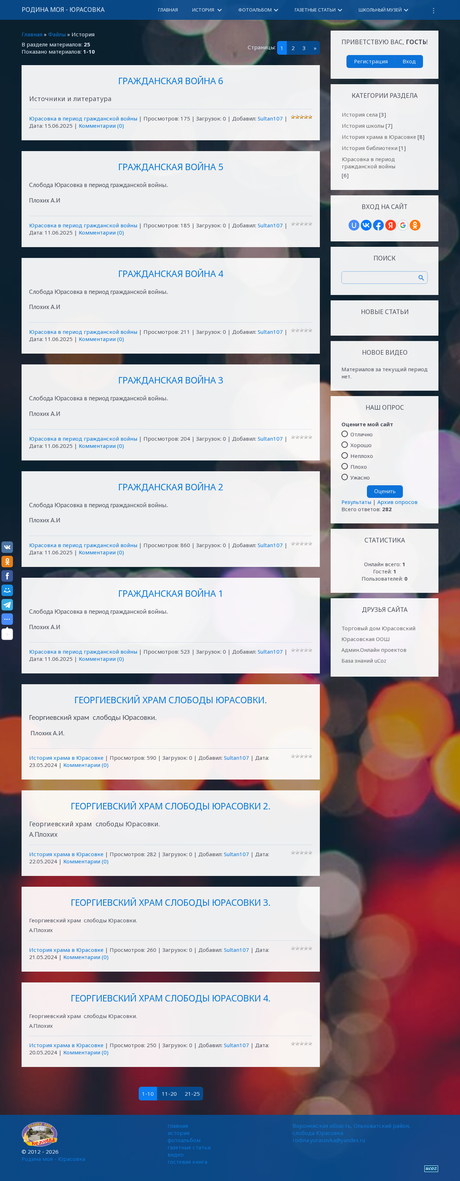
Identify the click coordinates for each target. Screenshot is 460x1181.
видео (175, 1154)
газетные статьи (189, 1147)
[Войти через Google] (402, 225)
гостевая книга (187, 1161)
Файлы (57, 34)
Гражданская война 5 (170, 166)
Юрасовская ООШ (365, 638)
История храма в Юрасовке (66, 757)
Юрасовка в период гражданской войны (83, 118)
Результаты (356, 501)
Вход (409, 61)
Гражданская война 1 (170, 593)
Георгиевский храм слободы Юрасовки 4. (171, 998)
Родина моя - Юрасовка (63, 9)
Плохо (358, 466)
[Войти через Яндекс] (390, 225)
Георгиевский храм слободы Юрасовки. (170, 700)
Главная (32, 34)
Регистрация (371, 61)
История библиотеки (369, 147)
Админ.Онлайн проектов (373, 649)
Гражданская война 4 (170, 273)
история (178, 1132)
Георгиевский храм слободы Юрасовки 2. (171, 806)
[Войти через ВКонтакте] (366, 225)
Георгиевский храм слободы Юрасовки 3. (171, 902)
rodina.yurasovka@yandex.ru (329, 1140)
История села (360, 114)
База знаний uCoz (363, 660)
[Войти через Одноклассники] (415, 225)
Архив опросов (397, 501)
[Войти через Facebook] (378, 225)
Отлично (361, 434)
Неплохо (361, 455)
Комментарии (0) (101, 125)
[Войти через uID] (354, 225)
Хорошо (361, 445)
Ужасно (360, 477)
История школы (363, 125)
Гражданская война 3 (170, 380)
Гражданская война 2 (170, 487)
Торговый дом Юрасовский (378, 628)
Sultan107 (270, 118)
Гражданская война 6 (170, 80)
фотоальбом (184, 1140)
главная (177, 1125)
